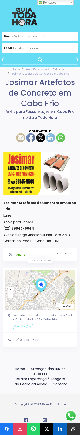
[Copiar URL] (73, 429)
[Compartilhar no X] (46, 429)
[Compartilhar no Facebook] (6, 429)
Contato (60, 384)
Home (16, 69)
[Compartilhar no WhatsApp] (33, 429)
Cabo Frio (40, 373)
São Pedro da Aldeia (30, 384)
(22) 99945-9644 (25, 340)
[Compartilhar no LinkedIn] (60, 429)
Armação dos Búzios (47, 368)
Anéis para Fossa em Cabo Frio (45, 69)
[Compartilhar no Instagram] (20, 429)
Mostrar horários (41, 260)
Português (49, 2)
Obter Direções (22, 326)
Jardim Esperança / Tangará (40, 379)
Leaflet (66, 306)
